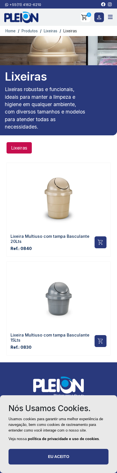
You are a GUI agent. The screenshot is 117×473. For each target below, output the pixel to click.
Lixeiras (50, 31)
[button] (103, 4)
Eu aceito (58, 456)
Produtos (30, 31)
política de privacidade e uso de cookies (63, 439)
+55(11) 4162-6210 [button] (24, 5)
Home (10, 31)
